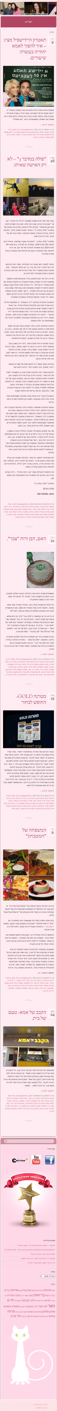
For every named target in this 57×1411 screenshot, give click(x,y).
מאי (52, 696)
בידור (10, 129)
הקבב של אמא (36, 1106)
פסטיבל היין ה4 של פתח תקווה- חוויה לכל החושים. (38, 1258)
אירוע (18, 129)
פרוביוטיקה (39, 808)
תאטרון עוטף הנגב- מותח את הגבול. (42, 1254)
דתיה (31, 512)
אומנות (51, 507)
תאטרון (22, 132)
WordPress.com (41, 1408)
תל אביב (46, 991)
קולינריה (41, 512)
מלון (30, 509)
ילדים (44, 801)
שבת (17, 517)
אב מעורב (34, 803)
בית (11, 662)
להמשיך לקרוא (47, 125)
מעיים (8, 806)
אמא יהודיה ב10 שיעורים (35, 135)
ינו (52, 830)
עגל (32, 1109)
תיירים (52, 991)
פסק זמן (41, 517)
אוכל (9, 504)
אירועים (35, 1290)
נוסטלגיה (40, 667)
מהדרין (51, 667)
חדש (47, 664)
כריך (33, 669)
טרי (20, 1106)
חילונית (20, 512)
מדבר (34, 509)
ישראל (41, 132)
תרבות (35, 137)
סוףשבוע (20, 514)
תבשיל (9, 1101)
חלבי (52, 801)
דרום (6, 507)
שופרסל (33, 1316)
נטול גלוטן (13, 983)
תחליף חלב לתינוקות (28, 808)
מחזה (37, 132)
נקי (40, 1109)
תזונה (10, 801)
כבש (16, 1106)
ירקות (47, 983)
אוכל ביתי (29, 985)
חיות (45, 988)
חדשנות (42, 664)
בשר (8, 1103)
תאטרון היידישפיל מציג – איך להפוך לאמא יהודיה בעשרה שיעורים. (25, 49)
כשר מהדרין (10, 1106)
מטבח (46, 667)
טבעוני (19, 980)
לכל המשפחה (12, 664)
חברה (52, 509)
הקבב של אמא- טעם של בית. (27, 1015)
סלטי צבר (46, 675)
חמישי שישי (13, 512)
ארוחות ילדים (40, 662)
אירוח (8, 659)
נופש (19, 509)
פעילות (47, 512)
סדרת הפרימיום (11, 669)
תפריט (40, 985)
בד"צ (41, 669)
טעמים (36, 664)
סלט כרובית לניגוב (47, 672)
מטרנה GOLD (16, 806)
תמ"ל (13, 808)
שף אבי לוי (31, 675)
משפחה (25, 509)
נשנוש (19, 669)
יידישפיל (19, 135)
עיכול (52, 808)
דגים (22, 1296)
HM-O (41, 803)
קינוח (46, 1316)
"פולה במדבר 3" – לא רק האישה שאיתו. (26, 162)
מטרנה (24, 806)
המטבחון (49, 927)
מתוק (52, 1311)
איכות (47, 1290)
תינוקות (51, 803)
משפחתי (18, 988)
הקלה (47, 806)
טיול (47, 509)
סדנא (11, 509)
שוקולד (46, 985)
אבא (17, 796)
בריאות (18, 798)
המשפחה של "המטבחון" (34, 833)
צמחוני (25, 667)
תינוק (18, 808)
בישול (15, 662)
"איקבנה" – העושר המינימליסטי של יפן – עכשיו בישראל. (36, 1245)
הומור (52, 132)
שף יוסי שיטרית (11, 675)
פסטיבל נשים (49, 517)
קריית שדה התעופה (18, 1109)
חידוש (29, 806)
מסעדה (24, 669)
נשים (15, 509)
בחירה (24, 798)
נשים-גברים (30, 132)
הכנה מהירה (23, 1098)
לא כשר (36, 983)
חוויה (24, 135)
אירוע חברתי (44, 507)
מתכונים (37, 1312)
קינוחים (51, 985)
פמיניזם (47, 808)
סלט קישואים (17, 672)
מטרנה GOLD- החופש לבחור (31, 699)
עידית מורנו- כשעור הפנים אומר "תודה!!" (41, 1263)
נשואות (36, 514)
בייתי (12, 1103)
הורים (13, 798)
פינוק (52, 512)
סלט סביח (25, 672)
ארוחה (32, 507)
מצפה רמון (44, 514)
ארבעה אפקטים (24, 803)
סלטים (36, 1109)
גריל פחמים (46, 1106)
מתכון (45, 1311)
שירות (52, 1111)
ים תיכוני (30, 664)
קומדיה (47, 137)
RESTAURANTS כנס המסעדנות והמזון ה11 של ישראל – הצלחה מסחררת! (29, 1250)
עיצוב (25, 1312)
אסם (20, 1290)
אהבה (14, 504)
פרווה (30, 667)
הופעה (47, 132)
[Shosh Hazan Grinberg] (33, 8)
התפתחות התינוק (38, 806)
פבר (52, 159)
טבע (48, 801)
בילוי (10, 507)
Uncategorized (26, 129)
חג (6, 1296)
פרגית (28, 1109)
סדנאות (6, 509)
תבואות (24, 1316)
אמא (14, 129)
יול (52, 539)
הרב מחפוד (26, 1106)
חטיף (38, 1301)
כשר (38, 509)
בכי (17, 803)
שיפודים (8, 1109)
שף (15, 667)
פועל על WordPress (40, 1404)
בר (31, 980)
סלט (34, 667)
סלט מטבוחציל (35, 672)
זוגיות (9, 798)
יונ (52, 40)
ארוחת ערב (16, 507)
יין (15, 980)
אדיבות (41, 1103)
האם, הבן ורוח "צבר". (26, 539)
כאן (39, 973)
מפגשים (51, 514)
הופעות (25, 512)
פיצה (17, 1312)
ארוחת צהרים (19, 1103)
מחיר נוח (45, 1109)
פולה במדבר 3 (11, 514)
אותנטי (13, 659)
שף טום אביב (21, 675)
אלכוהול (27, 1290)
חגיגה (53, 1301)
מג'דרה (51, 1109)
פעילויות (35, 517)
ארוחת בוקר (25, 507)
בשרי (28, 980)
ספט (52, 1012)
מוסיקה (22, 1307)
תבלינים (15, 1101)
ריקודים (22, 517)
